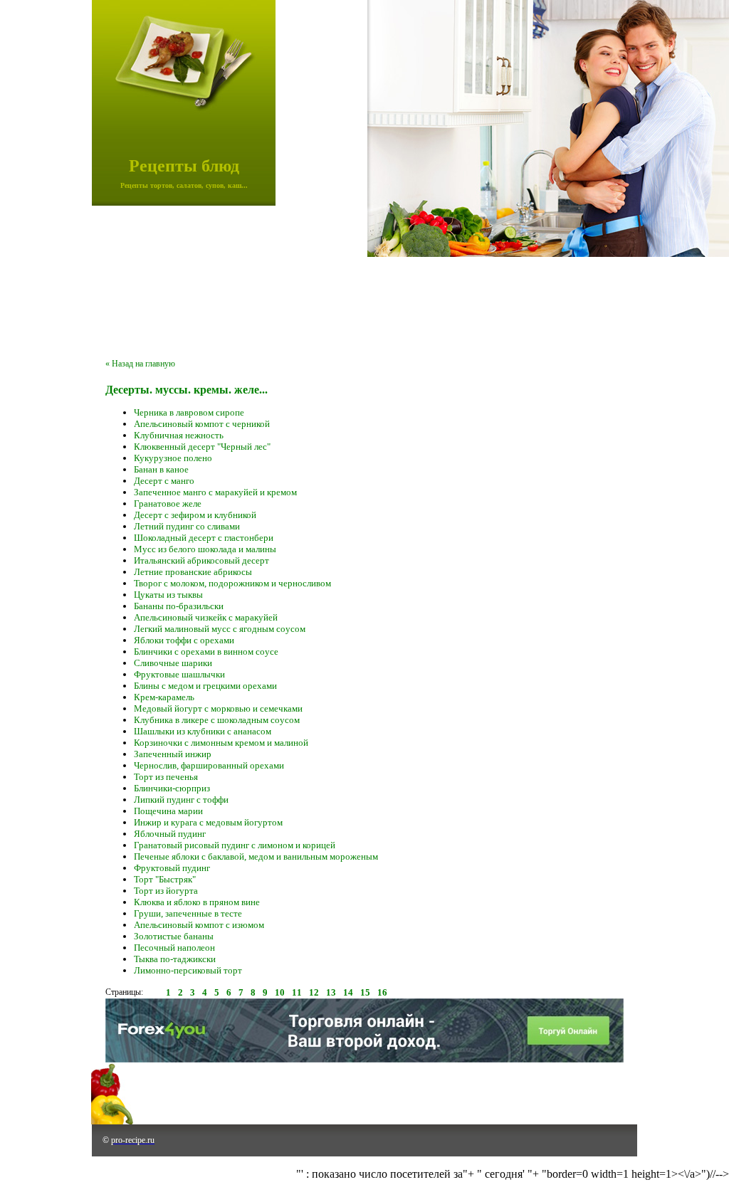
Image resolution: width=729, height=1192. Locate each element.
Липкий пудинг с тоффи (181, 799)
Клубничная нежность (179, 435)
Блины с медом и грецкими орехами (205, 685)
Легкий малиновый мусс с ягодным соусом (219, 628)
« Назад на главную (140, 364)
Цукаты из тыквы (168, 594)
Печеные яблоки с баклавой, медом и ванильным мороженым (256, 856)
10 (280, 992)
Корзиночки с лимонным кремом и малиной (221, 742)
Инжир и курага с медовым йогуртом (208, 822)
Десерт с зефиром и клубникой (195, 515)
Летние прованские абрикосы (193, 571)
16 (382, 992)
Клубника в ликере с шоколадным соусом (217, 719)
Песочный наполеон (174, 947)
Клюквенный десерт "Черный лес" (202, 446)
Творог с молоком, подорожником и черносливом (232, 583)
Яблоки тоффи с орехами (184, 640)
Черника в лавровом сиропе (189, 412)
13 (331, 992)
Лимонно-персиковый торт (188, 970)
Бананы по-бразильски (179, 606)
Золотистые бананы (174, 936)
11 (297, 992)
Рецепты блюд (184, 166)
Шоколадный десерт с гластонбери (203, 537)
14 (348, 992)
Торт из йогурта (166, 890)
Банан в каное (161, 469)
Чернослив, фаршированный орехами (209, 765)
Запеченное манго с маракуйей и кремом (215, 492)
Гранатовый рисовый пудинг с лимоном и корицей (234, 845)
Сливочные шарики (173, 663)
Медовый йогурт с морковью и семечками (218, 708)
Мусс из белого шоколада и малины (205, 549)
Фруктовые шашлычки (179, 674)
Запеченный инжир (172, 754)
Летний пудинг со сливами (187, 526)
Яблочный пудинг (170, 833)
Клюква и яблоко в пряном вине (197, 902)
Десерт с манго (164, 480)
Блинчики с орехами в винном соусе (206, 651)
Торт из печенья (166, 776)
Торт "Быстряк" (165, 879)
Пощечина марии (168, 811)
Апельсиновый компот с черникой (202, 423)
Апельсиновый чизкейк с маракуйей (206, 617)
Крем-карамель (164, 697)
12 (314, 992)
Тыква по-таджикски (175, 959)
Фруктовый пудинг (172, 868)
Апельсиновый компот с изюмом (199, 924)
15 (365, 992)
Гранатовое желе (167, 503)
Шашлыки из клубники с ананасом (202, 731)
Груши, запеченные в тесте (188, 913)
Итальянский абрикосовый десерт (201, 560)
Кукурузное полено (173, 458)
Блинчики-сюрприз (172, 788)
